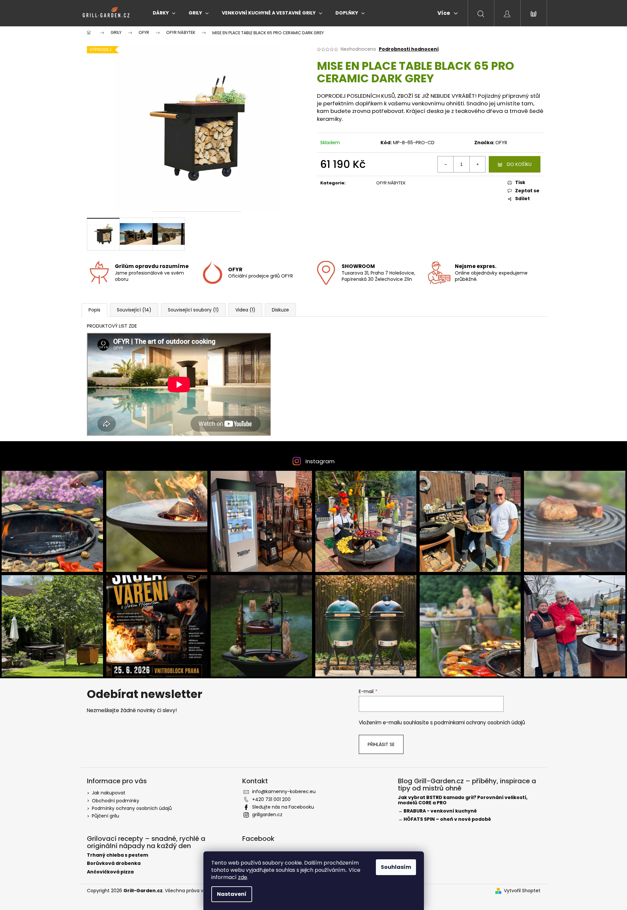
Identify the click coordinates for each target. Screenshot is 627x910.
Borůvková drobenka (114, 863)
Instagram (320, 461)
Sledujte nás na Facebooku (283, 807)
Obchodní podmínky (115, 800)
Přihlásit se (381, 744)
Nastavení (232, 894)
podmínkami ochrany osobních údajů (479, 722)
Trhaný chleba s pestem (117, 855)
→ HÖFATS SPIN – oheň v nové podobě (444, 819)
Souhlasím (396, 867)
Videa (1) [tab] (245, 310)
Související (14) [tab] (134, 310)
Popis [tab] (94, 310)
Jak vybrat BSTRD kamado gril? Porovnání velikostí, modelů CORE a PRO (463, 800)
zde (242, 877)
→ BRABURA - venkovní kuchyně (437, 811)
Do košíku (519, 164)
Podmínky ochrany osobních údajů (132, 808)
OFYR (501, 142)
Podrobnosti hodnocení (409, 49)
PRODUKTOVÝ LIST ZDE (112, 326)
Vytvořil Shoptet (522, 891)
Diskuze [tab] (280, 310)
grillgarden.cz (267, 814)
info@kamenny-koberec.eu (284, 791)
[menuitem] (164, 13)
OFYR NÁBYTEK (391, 183)
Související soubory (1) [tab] (193, 310)
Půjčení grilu (105, 816)
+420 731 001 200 (271, 799)
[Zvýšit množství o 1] (477, 164)
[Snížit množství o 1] (446, 164)
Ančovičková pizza (110, 872)
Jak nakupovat (108, 793)
